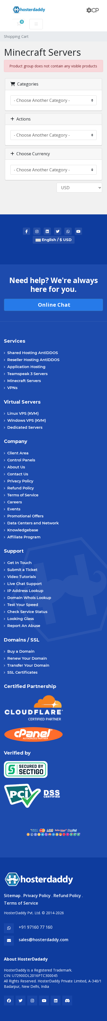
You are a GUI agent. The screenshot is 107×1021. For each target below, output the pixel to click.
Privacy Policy (20, 481)
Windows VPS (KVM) (26, 420)
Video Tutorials (21, 576)
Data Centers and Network (33, 523)
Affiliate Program (24, 537)
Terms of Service (22, 495)
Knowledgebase (22, 530)
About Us (16, 467)
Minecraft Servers (24, 380)
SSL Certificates (22, 672)
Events (13, 509)
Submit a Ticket (22, 569)
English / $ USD (56, 239)
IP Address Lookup (25, 590)
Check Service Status (27, 611)
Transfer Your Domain (28, 665)
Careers (14, 502)
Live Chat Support (24, 583)
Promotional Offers (25, 516)
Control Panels (21, 460)
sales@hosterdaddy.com (43, 939)
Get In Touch (19, 562)
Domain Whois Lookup (29, 597)
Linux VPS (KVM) (23, 413)
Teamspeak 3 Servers (27, 373)
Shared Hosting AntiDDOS (32, 352)
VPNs (12, 387)
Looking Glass (20, 618)
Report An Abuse (23, 625)
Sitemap (12, 895)
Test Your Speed (22, 604)
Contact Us (17, 474)
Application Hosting (26, 366)
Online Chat (53, 304)
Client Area (18, 453)
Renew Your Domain (27, 658)
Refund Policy (20, 488)
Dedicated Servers (24, 427)
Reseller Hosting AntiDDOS (33, 359)
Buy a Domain (21, 651)
